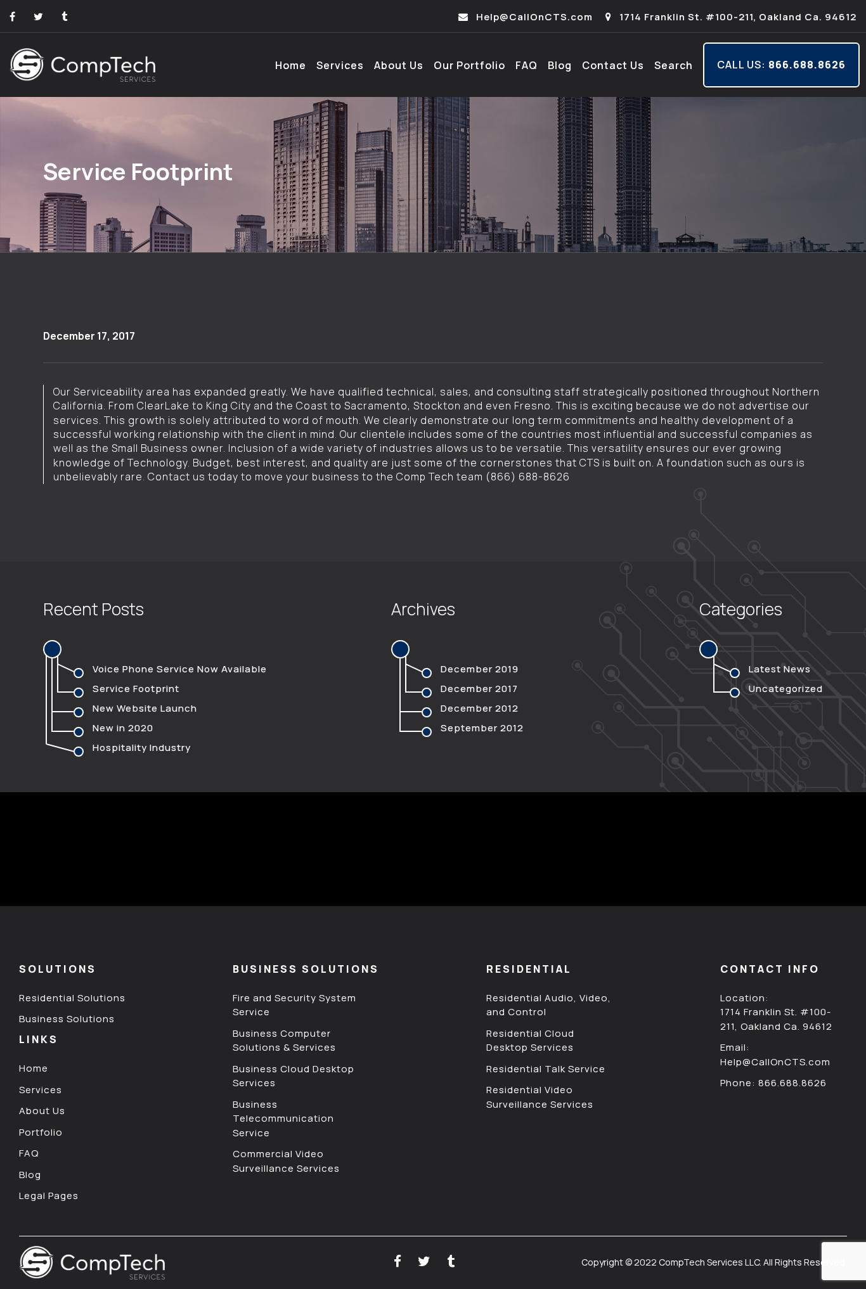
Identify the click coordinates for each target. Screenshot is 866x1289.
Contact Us (613, 65)
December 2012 (480, 708)
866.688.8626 (792, 1082)
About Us (398, 65)
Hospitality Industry (142, 747)
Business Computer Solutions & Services (284, 1041)
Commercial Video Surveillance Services (286, 1161)
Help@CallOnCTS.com (533, 16)
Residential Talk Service (545, 1068)
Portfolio (41, 1132)
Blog (560, 65)
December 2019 (480, 669)
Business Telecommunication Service (283, 1118)
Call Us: (781, 65)
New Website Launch (145, 708)
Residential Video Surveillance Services (539, 1097)
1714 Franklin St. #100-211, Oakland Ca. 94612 (736, 16)
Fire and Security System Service (294, 1005)
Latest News (780, 669)
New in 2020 (123, 727)
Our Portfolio (469, 65)
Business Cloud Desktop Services (293, 1076)
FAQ (526, 65)
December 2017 (479, 688)
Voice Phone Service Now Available (180, 669)
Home (290, 65)
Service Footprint (136, 688)
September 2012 (482, 727)
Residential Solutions (72, 997)
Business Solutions (67, 1018)
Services (340, 65)
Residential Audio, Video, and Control (548, 1005)
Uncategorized (786, 688)
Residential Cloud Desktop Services (530, 1041)
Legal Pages (49, 1195)
